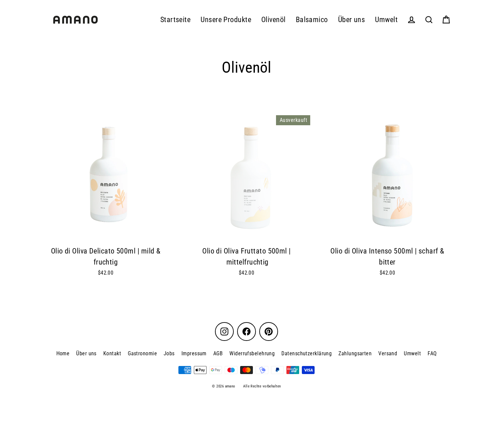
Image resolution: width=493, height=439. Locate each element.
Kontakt (112, 353)
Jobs (169, 353)
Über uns (351, 19)
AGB (218, 353)
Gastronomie (142, 353)
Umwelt (386, 19)
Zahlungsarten (355, 353)
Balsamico (312, 19)
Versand (387, 353)
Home (63, 353)
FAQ (432, 353)
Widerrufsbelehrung (252, 353)
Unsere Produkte (226, 19)
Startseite (175, 19)
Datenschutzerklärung (306, 353)
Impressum (194, 353)
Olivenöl (273, 19)
